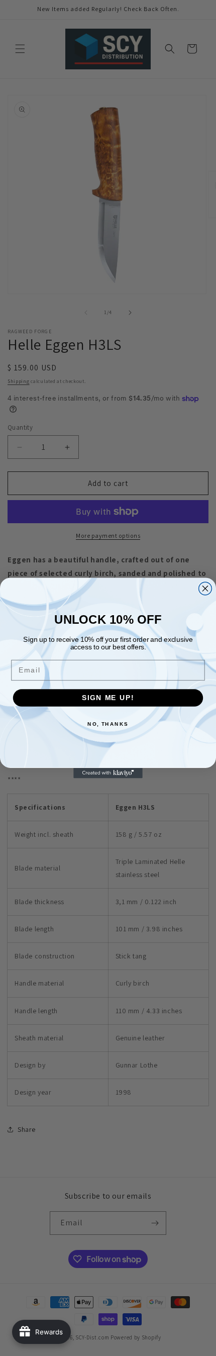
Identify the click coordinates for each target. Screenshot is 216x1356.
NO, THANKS (108, 724)
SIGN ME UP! (108, 698)
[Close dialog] (205, 588)
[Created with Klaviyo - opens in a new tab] (108, 773)
